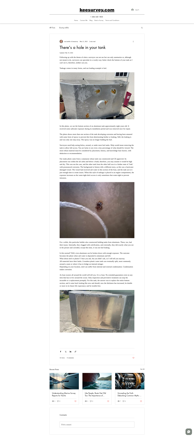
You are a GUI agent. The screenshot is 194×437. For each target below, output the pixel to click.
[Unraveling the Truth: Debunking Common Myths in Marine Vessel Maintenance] (129, 381)
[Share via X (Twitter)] (65, 352)
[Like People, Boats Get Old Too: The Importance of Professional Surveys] (97, 381)
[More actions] (133, 41)
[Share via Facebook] (61, 352)
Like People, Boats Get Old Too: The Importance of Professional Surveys (95, 394)
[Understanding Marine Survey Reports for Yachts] (64, 381)
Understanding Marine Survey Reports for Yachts (64, 394)
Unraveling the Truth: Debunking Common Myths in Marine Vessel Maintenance (129, 394)
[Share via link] (75, 352)
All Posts (52, 27)
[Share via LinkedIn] (70, 352)
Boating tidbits (64, 27)
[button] (98, 20)
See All (142, 369)
